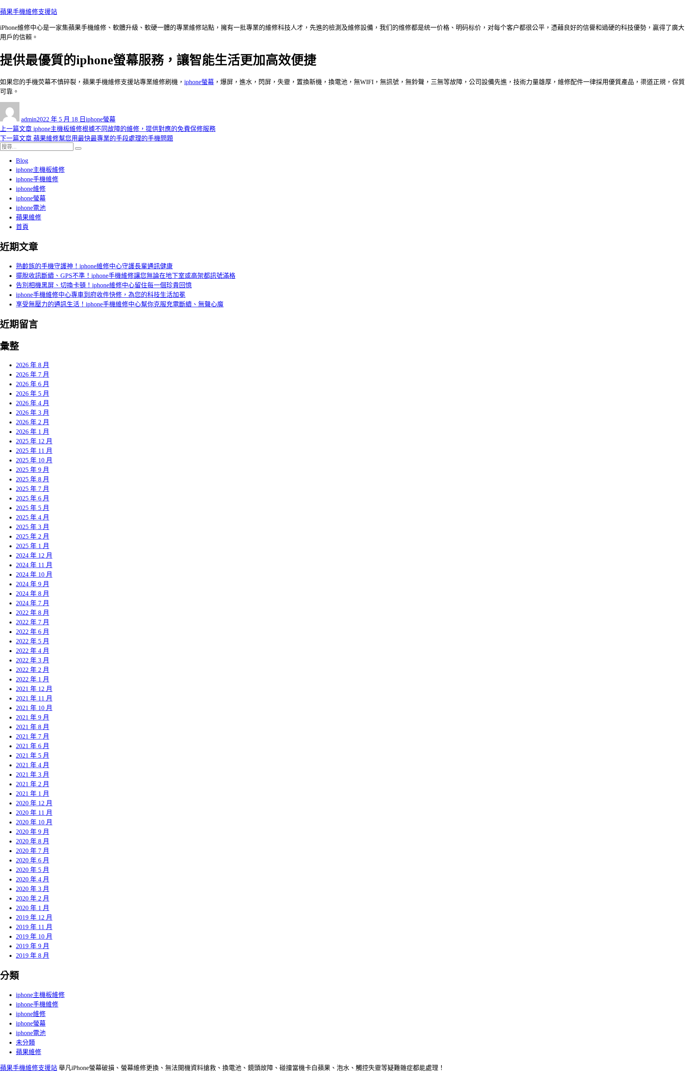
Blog (22, 160)
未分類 (25, 1042)
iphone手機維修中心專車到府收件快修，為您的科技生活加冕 (100, 294)
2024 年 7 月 (32, 603)
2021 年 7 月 (32, 736)
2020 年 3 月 (32, 888)
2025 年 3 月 (32, 526)
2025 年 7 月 (32, 488)
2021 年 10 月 (34, 707)
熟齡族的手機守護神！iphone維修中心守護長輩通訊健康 (94, 266)
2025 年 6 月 (32, 498)
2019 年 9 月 (32, 946)
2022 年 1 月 (32, 679)
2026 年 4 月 (32, 403)
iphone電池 (31, 207)
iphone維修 (31, 188)
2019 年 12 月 (34, 917)
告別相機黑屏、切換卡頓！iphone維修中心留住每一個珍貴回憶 (104, 285)
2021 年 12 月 (34, 688)
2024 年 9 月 (32, 584)
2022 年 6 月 (32, 631)
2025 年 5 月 (32, 507)
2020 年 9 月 (32, 831)
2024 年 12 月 (34, 555)
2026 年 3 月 (32, 412)
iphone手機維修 (37, 179)
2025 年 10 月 (34, 460)
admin (29, 119)
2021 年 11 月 (34, 698)
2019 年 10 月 (34, 936)
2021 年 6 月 (32, 746)
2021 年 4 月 (32, 765)
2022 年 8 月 (32, 612)
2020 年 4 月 (32, 879)
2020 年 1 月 (32, 908)
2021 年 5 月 (32, 755)
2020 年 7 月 (32, 850)
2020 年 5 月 (32, 869)
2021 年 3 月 (32, 774)
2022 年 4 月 (32, 650)
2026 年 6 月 (32, 384)
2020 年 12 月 (34, 803)
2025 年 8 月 (32, 479)
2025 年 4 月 (32, 517)
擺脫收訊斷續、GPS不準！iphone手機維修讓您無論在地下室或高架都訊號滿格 (125, 275)
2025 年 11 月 (34, 450)
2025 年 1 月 (32, 546)
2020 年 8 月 (32, 841)
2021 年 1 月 (32, 793)
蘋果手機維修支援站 (28, 11)
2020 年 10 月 (34, 822)
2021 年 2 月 (32, 784)
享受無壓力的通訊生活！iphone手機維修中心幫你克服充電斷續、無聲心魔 (120, 304)
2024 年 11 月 (34, 565)
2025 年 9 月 (32, 469)
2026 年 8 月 (32, 365)
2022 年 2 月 (32, 669)
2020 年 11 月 (34, 812)
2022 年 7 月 (32, 622)
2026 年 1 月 (32, 431)
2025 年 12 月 (34, 441)
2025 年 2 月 (32, 536)
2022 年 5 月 (32, 641)
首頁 (22, 226)
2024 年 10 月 (34, 574)
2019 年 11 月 (34, 927)
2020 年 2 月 (32, 898)
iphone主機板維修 (40, 169)
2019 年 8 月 (32, 955)
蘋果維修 (28, 217)
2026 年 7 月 (32, 374)
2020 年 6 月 (32, 860)
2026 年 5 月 (32, 393)
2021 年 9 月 (32, 717)
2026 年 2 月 (32, 422)
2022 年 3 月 (32, 660)
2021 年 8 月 (32, 727)
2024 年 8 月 (32, 593)
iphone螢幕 (199, 82)
